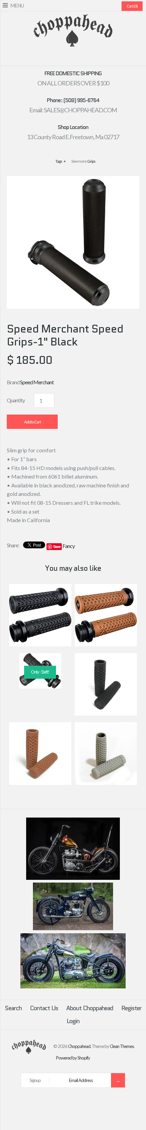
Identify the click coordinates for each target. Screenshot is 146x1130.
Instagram (85, 58)
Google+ (77, 58)
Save (56, 546)
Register (131, 1008)
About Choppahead (89, 1008)
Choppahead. (79, 1046)
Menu (17, 5)
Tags (60, 161)
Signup (35, 1080)
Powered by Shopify (73, 1058)
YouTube (93, 58)
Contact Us (44, 1008)
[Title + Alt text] (73, 878)
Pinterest (69, 58)
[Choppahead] (73, 18)
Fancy (68, 546)
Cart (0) (132, 6)
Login (73, 1021)
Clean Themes (122, 1046)
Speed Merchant (37, 382)
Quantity (16, 400)
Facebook (52, 58)
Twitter (61, 58)
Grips (91, 161)
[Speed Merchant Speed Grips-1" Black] (73, 180)
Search (13, 1008)
